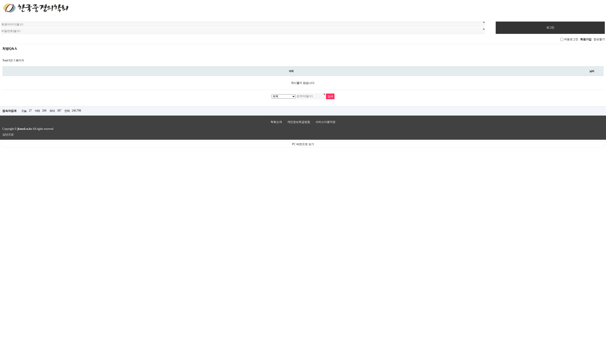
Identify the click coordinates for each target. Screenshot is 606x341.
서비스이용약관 (325, 122)
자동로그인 (571, 39)
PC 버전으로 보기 (303, 144)
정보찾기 (599, 39)
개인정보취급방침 (298, 122)
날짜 (591, 71)
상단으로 (8, 134)
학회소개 (276, 122)
